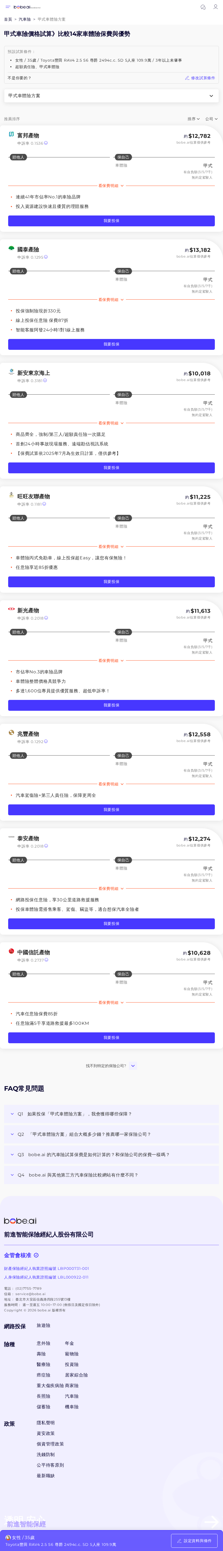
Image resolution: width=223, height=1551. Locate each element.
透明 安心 (25, 1521)
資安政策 (46, 1433)
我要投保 (112, 220)
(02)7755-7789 (28, 1288)
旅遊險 (43, 1325)
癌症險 (43, 1375)
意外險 (43, 1343)
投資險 (72, 1364)
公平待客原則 (50, 1465)
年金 (69, 1343)
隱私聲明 (46, 1422)
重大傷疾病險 (49, 1385)
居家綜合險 (76, 1375)
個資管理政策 (50, 1444)
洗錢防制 (46, 1454)
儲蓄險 (43, 1406)
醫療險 (43, 1364)
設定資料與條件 (198, 1540)
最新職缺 (46, 1475)
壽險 (41, 1353)
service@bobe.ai (30, 1294)
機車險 (72, 1406)
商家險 (72, 1385)
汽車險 (72, 1396)
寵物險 (72, 1353)
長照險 (43, 1396)
